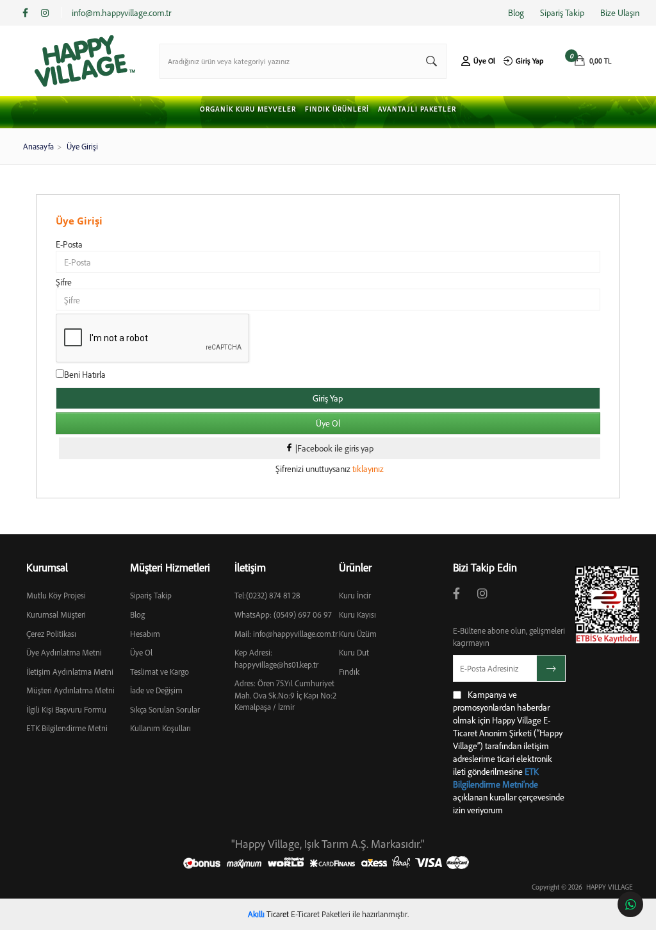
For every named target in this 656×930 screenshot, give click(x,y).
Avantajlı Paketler (417, 109)
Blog (516, 12)
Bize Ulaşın (619, 12)
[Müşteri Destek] (630, 904)
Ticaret (268, 914)
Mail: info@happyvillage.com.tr (286, 634)
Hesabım (145, 634)
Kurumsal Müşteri (56, 614)
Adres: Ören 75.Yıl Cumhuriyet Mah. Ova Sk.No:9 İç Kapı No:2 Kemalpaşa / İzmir (285, 695)
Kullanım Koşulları (160, 728)
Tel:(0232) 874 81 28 (267, 595)
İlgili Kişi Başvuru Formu (66, 709)
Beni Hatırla (85, 374)
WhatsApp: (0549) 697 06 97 (283, 614)
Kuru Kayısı (357, 614)
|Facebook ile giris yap (333, 448)
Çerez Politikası (51, 634)
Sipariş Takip (562, 12)
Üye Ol (484, 60)
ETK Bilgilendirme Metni (67, 728)
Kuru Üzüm (358, 634)
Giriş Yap (529, 60)
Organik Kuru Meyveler (248, 109)
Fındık (349, 671)
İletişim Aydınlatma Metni (69, 671)
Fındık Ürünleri (337, 109)
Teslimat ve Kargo (159, 671)
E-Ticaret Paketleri (320, 914)
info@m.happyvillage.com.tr (121, 12)
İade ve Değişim (156, 690)
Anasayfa (38, 146)
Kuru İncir (355, 595)
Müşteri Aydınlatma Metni (70, 690)
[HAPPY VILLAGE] (84, 61)
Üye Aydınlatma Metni (64, 652)
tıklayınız (367, 468)
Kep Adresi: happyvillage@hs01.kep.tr (276, 658)
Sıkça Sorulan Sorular (165, 709)
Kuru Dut (354, 652)
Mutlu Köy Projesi (56, 595)
